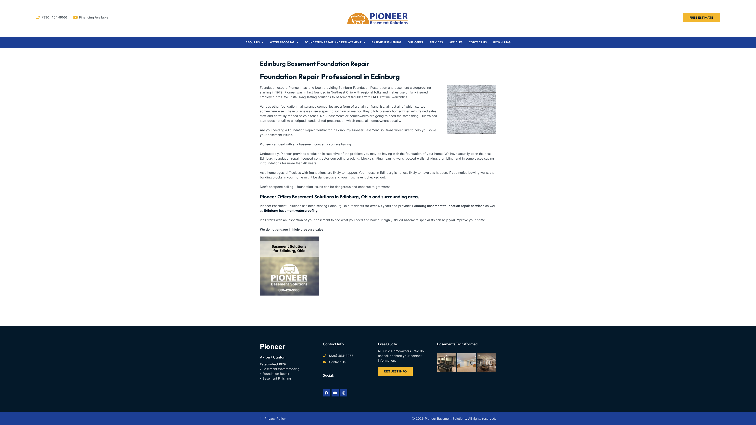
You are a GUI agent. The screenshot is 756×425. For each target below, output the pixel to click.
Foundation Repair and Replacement (333, 42)
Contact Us (478, 42)
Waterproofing (282, 42)
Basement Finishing (386, 42)
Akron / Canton (272, 357)
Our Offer (415, 42)
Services (436, 42)
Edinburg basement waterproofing (291, 211)
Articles (455, 42)
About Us (253, 42)
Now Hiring (501, 42)
